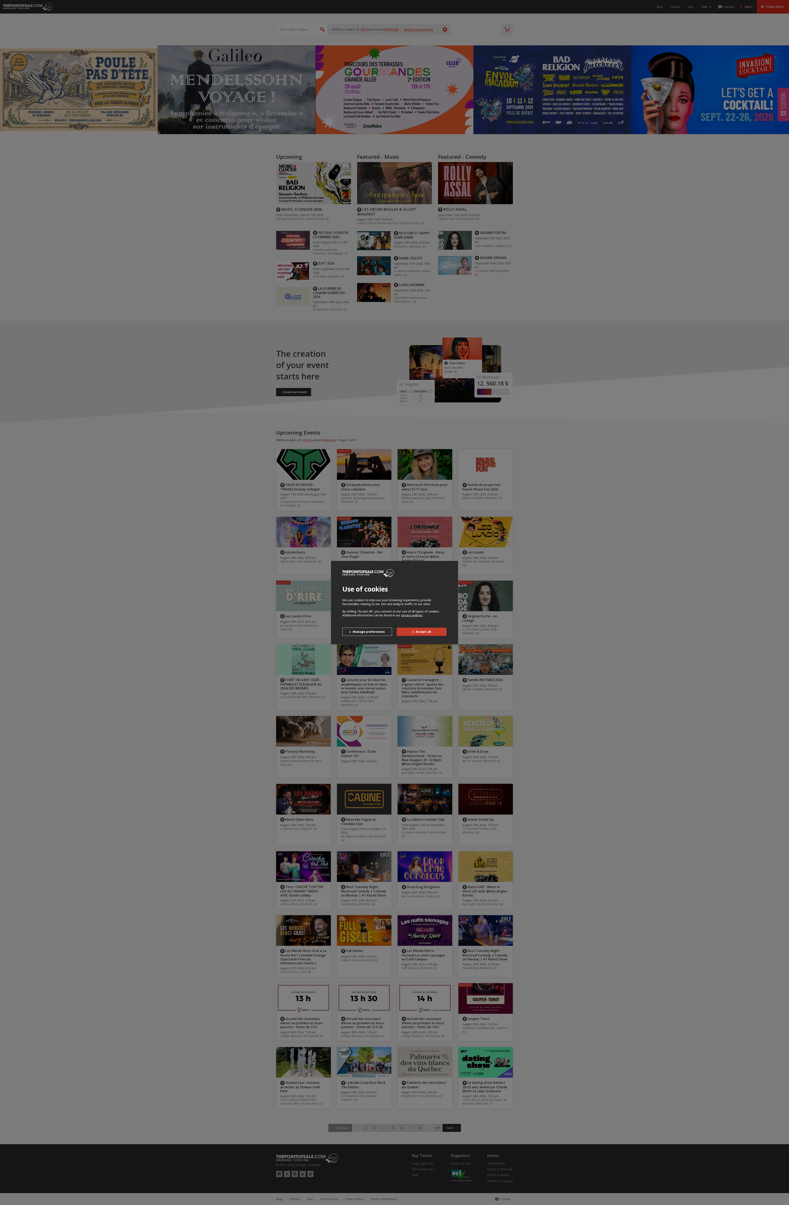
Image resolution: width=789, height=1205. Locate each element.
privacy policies (412, 615)
